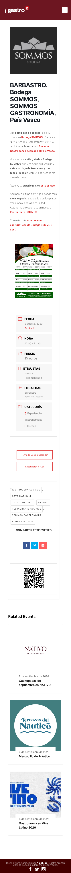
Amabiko (42, 862)
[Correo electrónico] (43, 545)
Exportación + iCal (34, 466)
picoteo (43, 502)
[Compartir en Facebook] (26, 545)
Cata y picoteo (22, 502)
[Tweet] (34, 545)
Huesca (31, 426)
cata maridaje (22, 496)
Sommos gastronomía (27, 515)
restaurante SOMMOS (26, 509)
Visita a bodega (22, 521)
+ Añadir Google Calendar (34, 454)
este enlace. (48, 185)
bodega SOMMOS (29, 489)
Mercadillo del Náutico (34, 756)
